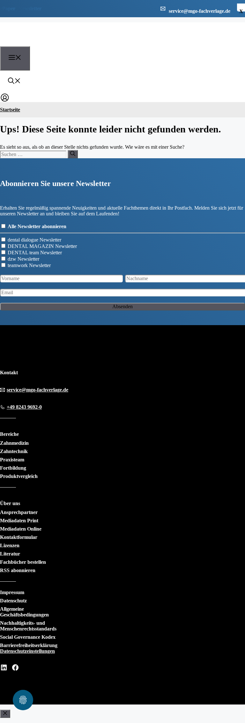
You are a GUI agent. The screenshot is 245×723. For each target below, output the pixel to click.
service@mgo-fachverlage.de (37, 389)
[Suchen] (73, 154)
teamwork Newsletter (29, 265)
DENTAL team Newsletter (35, 252)
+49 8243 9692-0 (24, 407)
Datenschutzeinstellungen (27, 651)
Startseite (10, 109)
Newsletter (30, 8)
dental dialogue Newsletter (34, 239)
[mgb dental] (35, 42)
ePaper (7, 8)
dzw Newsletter (23, 259)
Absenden (122, 306)
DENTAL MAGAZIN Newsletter (42, 246)
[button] (14, 81)
